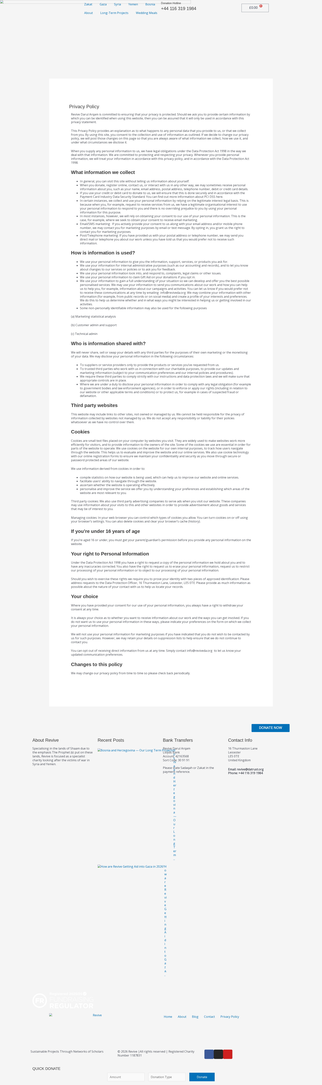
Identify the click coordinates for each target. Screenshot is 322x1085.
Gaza (103, 4)
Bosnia (150, 4)
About (88, 13)
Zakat (88, 4)
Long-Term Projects (114, 13)
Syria (117, 4)
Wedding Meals (146, 13)
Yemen (133, 4)
